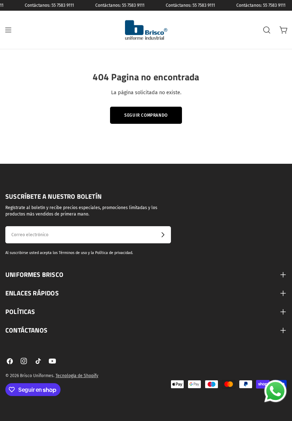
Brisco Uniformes (36, 375)
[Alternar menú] (8, 30)
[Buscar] (267, 30)
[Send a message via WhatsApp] (275, 391)
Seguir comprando (146, 115)
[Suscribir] (162, 234)
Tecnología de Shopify (77, 375)
